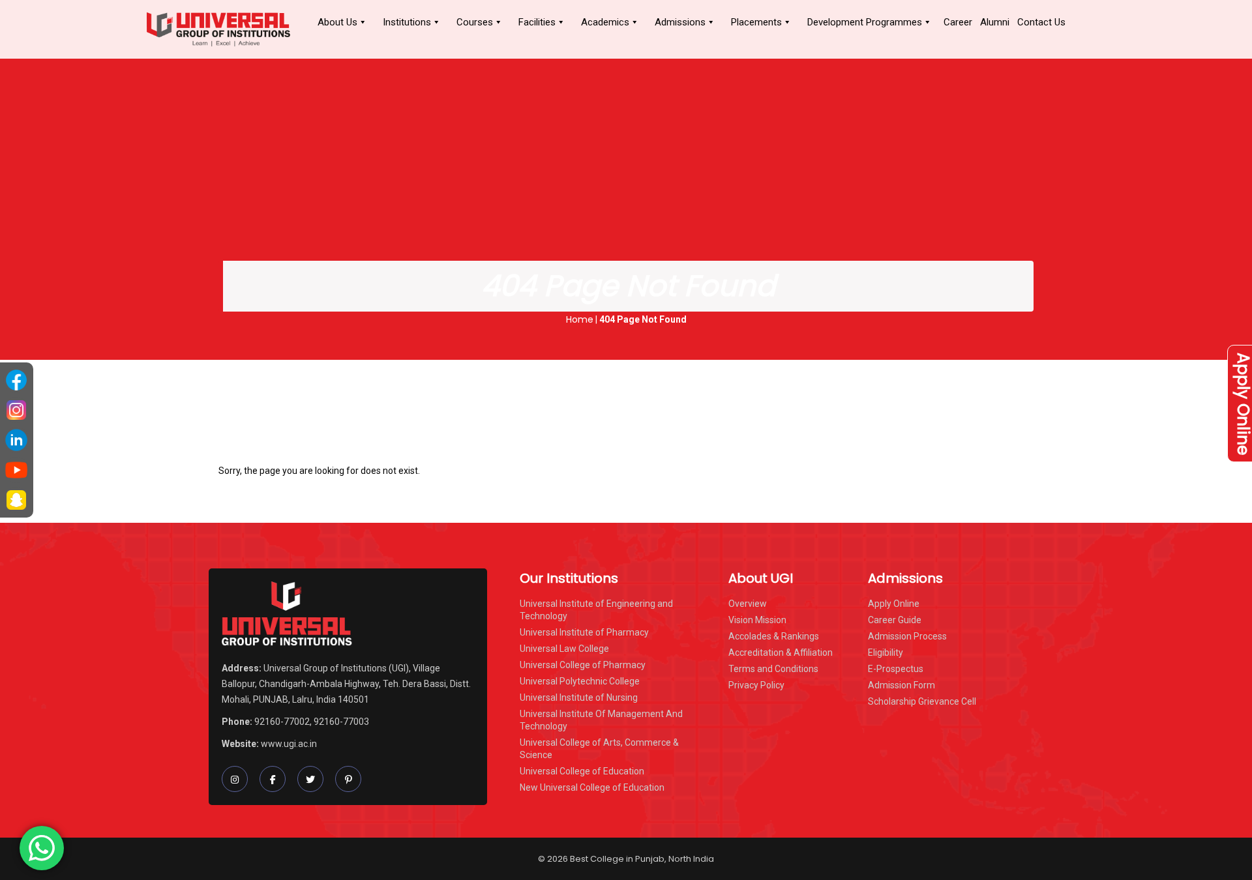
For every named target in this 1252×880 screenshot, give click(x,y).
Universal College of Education (582, 771)
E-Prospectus (895, 669)
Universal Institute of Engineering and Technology (596, 609)
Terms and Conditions (773, 669)
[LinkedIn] (16, 440)
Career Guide (894, 620)
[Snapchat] (16, 500)
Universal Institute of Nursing (579, 697)
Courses (474, 22)
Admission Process (907, 636)
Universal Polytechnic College (580, 681)
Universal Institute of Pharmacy (584, 632)
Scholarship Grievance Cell (922, 701)
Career (958, 22)
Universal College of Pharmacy (583, 665)
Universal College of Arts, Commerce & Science (599, 748)
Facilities (537, 22)
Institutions (407, 22)
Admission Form (901, 685)
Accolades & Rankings (773, 636)
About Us (337, 22)
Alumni (994, 22)
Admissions (680, 22)
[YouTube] (16, 470)
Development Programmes (864, 22)
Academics (605, 22)
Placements (756, 22)
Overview (747, 603)
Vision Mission (757, 620)
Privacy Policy (756, 685)
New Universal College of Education (592, 787)
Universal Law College (564, 648)
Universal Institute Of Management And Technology (601, 720)
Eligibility (885, 652)
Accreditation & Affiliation (780, 652)
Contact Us (1041, 22)
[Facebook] (16, 380)
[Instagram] (16, 410)
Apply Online (893, 603)
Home (579, 319)
